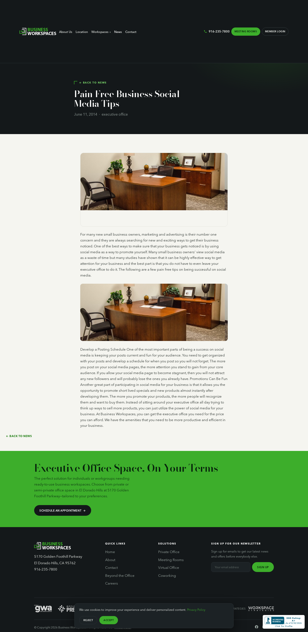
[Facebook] (257, 627)
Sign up (263, 567)
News (118, 31)
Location (82, 31)
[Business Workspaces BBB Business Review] (284, 622)
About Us (65, 31)
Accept (109, 620)
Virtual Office (168, 567)
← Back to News (93, 82)
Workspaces (100, 31)
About (110, 559)
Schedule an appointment (60, 510)
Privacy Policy (196, 609)
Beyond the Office (120, 575)
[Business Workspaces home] (37, 31)
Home (110, 551)
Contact (130, 31)
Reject (88, 620)
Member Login (275, 31)
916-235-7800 (219, 31)
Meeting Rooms (245, 31)
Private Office (169, 551)
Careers (111, 583)
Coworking (167, 575)
